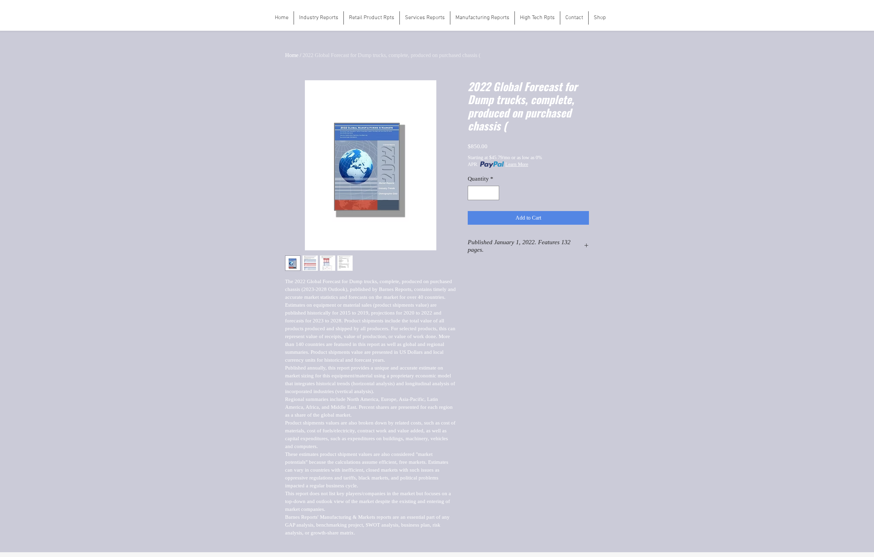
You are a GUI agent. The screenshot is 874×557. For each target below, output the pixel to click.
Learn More (516, 164)
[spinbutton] (483, 193)
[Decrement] (474, 193)
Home (291, 55)
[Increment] (493, 193)
